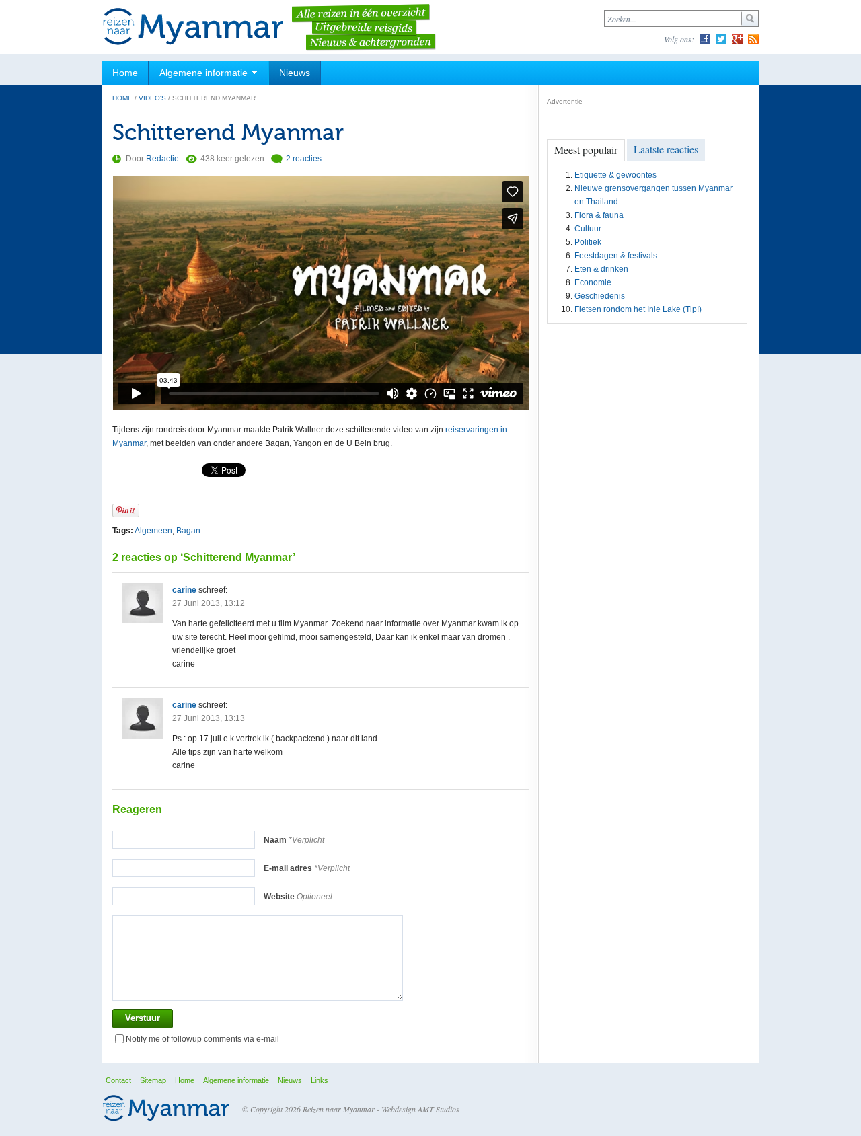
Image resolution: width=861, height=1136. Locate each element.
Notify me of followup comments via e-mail (202, 1039)
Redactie (162, 158)
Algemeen (153, 530)
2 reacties (304, 158)
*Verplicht (294, 840)
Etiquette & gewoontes (615, 175)
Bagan (188, 530)
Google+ (737, 39)
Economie (592, 282)
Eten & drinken (601, 269)
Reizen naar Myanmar (193, 27)
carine (184, 590)
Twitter (721, 39)
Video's (152, 98)
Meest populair (585, 150)
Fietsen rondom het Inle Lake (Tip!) (638, 309)
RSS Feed (753, 39)
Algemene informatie (203, 72)
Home (125, 72)
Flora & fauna (599, 215)
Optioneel (298, 896)
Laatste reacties (666, 149)
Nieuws (294, 72)
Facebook (705, 39)
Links (319, 1080)
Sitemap (153, 1080)
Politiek (587, 242)
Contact (118, 1080)
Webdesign (398, 1109)
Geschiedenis (599, 296)
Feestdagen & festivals (615, 255)
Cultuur (587, 228)
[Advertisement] (648, 408)
